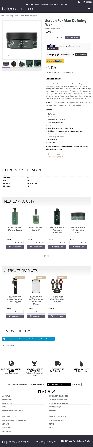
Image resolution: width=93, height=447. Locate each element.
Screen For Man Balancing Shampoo (57, 230)
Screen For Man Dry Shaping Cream (78, 230)
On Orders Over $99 (58, 370)
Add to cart (73, 37)
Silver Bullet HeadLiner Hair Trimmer (57, 299)
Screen (48, 84)
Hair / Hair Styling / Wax (57, 157)
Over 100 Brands (11, 371)
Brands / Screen (54, 154)
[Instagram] (44, 392)
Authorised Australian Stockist (34, 372)
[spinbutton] (51, 37)
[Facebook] (39, 392)
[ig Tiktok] (54, 392)
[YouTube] (49, 392)
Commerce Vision (50, 443)
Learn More (54, 48)
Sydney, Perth (81, 370)
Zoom (10, 55)
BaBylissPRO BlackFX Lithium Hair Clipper (14, 299)
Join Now (76, 385)
